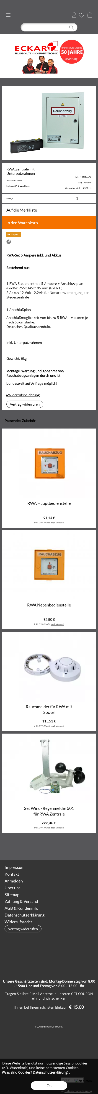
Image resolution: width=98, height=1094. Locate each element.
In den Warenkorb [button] (22, 222)
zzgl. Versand (57, 522)
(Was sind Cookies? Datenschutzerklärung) (35, 1072)
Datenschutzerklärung (24, 914)
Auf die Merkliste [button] (21, 209)
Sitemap (12, 894)
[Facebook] (61, 847)
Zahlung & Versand (21, 901)
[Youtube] (74, 847)
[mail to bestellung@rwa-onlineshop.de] (49, 847)
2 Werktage (18, 186)
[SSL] (48, 953)
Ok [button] (49, 1085)
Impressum (15, 867)
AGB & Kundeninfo (21, 908)
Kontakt (12, 874)
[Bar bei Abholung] (66, 953)
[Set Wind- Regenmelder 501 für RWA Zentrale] (49, 768)
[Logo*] (49, 35)
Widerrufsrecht (18, 921)
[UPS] (30, 953)
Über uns (13, 887)
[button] (8, 15)
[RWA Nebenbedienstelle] (49, 565)
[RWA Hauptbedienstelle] (49, 463)
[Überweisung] (84, 953)
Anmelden (74, 14)
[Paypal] (48, 962)
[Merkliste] (82, 15)
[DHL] (13, 953)
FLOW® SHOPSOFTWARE (49, 1026)
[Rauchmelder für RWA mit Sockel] (49, 667)
